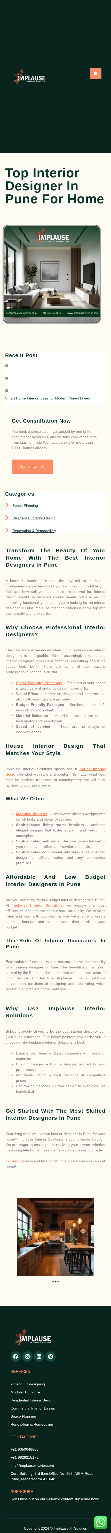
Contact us (15, 1161)
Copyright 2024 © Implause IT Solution (55, 1528)
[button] (10, 1238)
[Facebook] (16, 1356)
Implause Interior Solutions (37, 905)
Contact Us (28, 466)
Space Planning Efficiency (39, 683)
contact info (25, 1437)
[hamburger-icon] (95, 73)
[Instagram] (27, 1356)
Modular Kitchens (31, 814)
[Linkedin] (39, 1356)
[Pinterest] (50, 1356)
